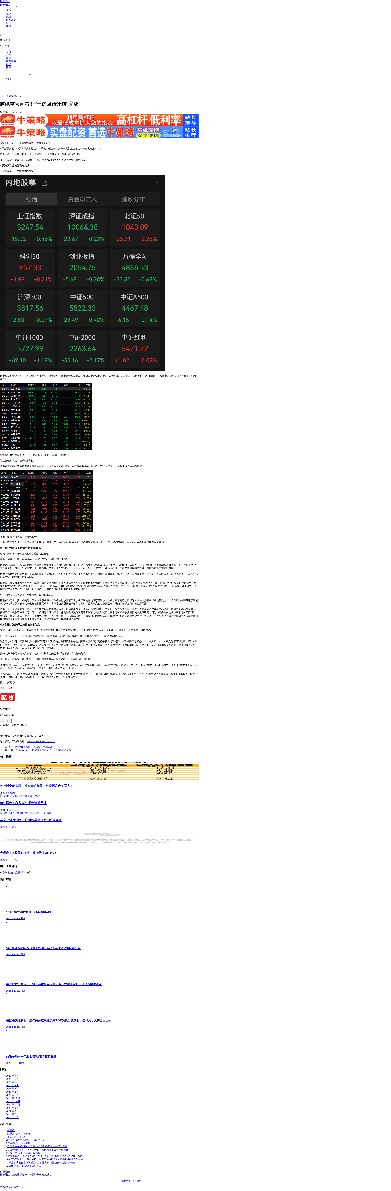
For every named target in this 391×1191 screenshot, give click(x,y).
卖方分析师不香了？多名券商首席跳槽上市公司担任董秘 (37, 1149)
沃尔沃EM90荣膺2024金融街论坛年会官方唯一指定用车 (37, 1146)
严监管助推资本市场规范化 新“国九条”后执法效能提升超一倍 (42, 1162)
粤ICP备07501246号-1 (11, 1187)
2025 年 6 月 (12, 1079)
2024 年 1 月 (12, 1117)
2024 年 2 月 (12, 1114)
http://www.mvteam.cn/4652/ (41, 741)
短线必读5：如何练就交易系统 (23, 1153)
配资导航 (126, 1180)
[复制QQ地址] (2, 721)
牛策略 (9, 79)
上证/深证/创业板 (16, 1137)
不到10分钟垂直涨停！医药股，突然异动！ (32, 747)
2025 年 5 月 (12, 1082)
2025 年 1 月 (12, 1095)
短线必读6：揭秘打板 (19, 1133)
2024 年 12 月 (13, 1098)
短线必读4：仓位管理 (19, 1143)
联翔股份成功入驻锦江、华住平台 (25, 1140)
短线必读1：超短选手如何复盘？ (26, 1165)
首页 (8, 96)
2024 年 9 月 (12, 1108)
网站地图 (137, 1180)
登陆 (10, 872)
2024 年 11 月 (13, 1101)
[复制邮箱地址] (9, 721)
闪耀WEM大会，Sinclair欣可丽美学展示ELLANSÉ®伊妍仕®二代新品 (46, 1159)
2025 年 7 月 (12, 1075)
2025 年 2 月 (12, 1091)
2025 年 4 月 (12, 1085)
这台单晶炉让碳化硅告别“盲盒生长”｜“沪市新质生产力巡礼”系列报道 (44, 1156)
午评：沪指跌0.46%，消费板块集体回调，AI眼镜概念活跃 (40, 750)
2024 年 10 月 (13, 1104)
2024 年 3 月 (12, 1111)
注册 (17, 872)
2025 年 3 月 (12, 1088)
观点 (14, 96)
